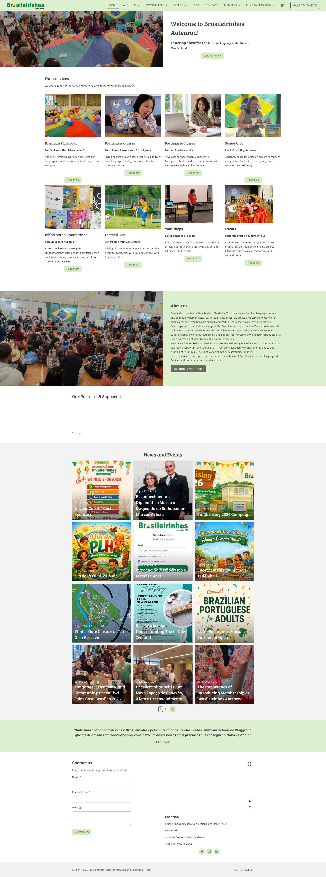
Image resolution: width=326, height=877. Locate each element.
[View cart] (282, 5)
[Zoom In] (249, 801)
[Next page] (173, 709)
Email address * (81, 792)
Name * (76, 777)
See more (77, 433)
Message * (78, 807)
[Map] (209, 785)
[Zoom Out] (249, 806)
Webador (249, 870)
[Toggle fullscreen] (249, 764)
